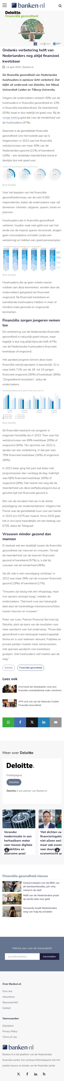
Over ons (7, 991)
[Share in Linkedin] (44, 722)
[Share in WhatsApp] (8, 722)
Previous (7, 850)
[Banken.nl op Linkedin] (36, 1074)
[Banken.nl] (36, 3)
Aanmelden (49, 956)
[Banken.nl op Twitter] (19, 1074)
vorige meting (11, 118)
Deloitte (9, 667)
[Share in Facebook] (20, 722)
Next (57, 850)
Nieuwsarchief (10, 1002)
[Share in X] (32, 722)
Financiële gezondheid (30, 667)
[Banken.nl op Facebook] (27, 1074)
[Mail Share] (56, 722)
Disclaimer (8, 1025)
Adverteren (8, 996)
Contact (6, 1008)
